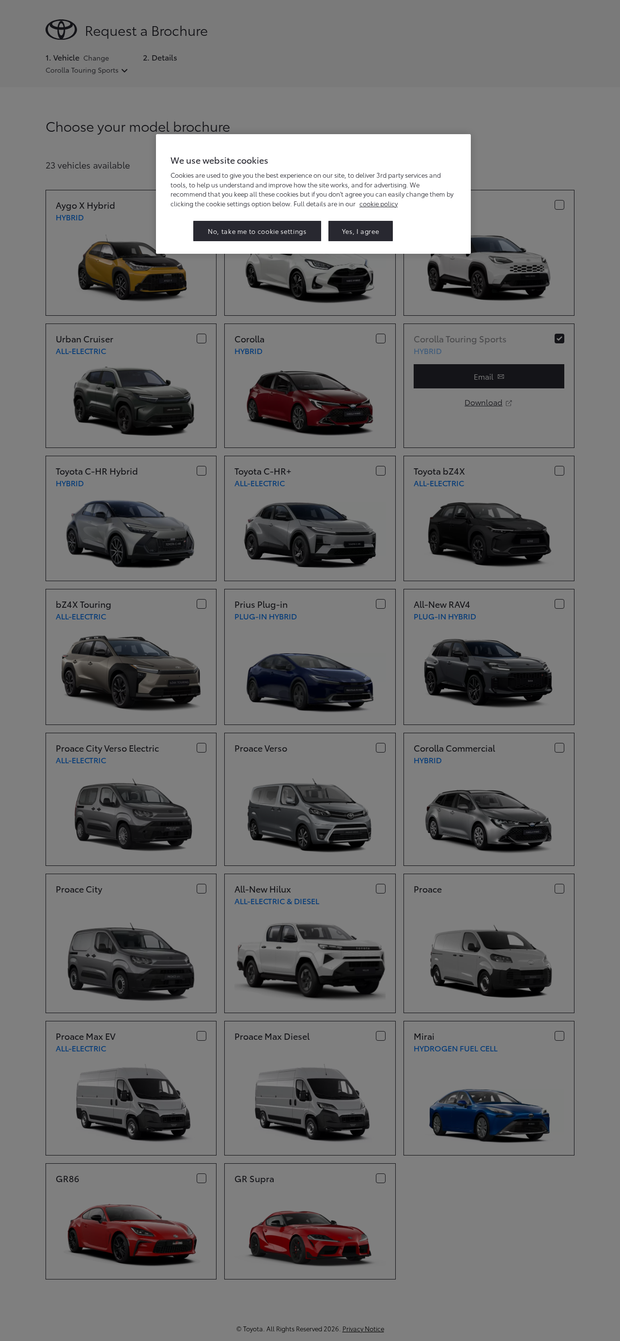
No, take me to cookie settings (257, 231)
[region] (313, 194)
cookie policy (378, 203)
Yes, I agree (360, 231)
